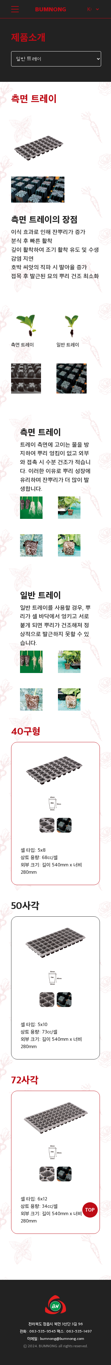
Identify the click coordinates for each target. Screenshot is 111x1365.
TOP (90, 1210)
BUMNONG (50, 9)
